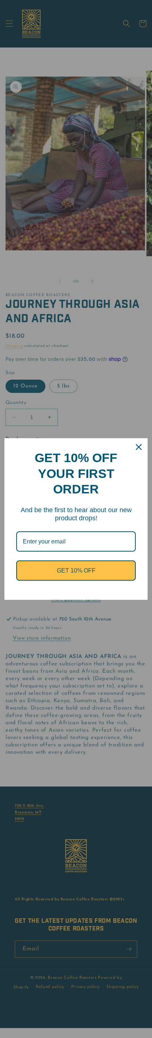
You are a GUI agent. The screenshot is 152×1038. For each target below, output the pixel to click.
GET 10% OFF (76, 570)
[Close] (139, 447)
